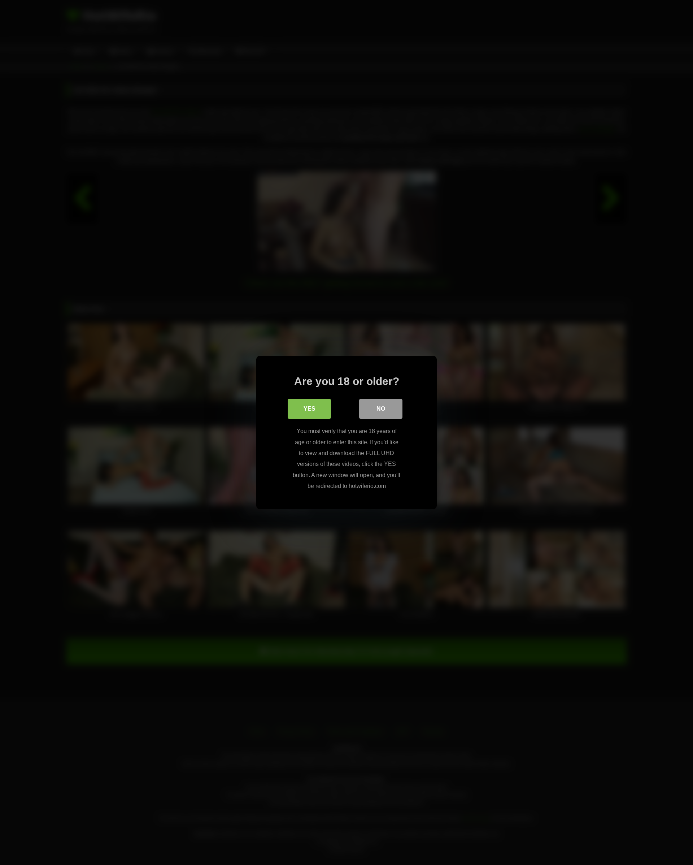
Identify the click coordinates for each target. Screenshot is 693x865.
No (380, 409)
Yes (309, 409)
